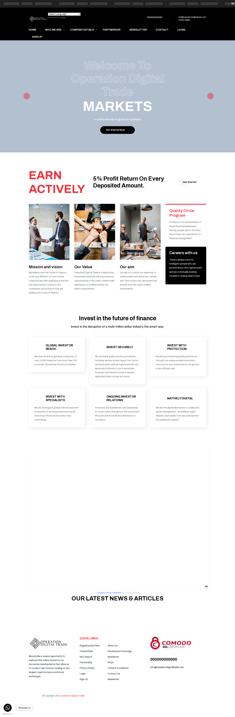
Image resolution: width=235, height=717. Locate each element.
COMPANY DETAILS (82, 29)
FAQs (110, 662)
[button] (26, 96)
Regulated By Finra (90, 645)
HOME (32, 29)
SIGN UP (37, 36)
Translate (71, 17)
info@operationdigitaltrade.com (192, 17)
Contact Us (114, 673)
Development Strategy (120, 651)
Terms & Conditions (118, 668)
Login (83, 673)
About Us (113, 645)
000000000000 (154, 17)
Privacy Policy (87, 668)
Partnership (86, 662)
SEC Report (86, 657)
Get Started (189, 182)
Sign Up (84, 679)
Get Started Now (115, 130)
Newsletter (113, 657)
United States (184, 20)
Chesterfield (86, 651)
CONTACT (162, 29)
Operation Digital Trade (73, 696)
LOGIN (181, 29)
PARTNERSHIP (112, 29)
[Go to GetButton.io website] (8, 714)
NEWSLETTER (138, 29)
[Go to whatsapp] (8, 708)
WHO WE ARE (53, 29)
